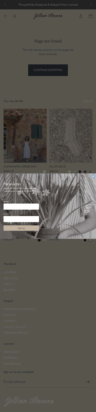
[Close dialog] (93, 176)
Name (6, 201)
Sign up (21, 228)
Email (6, 214)
